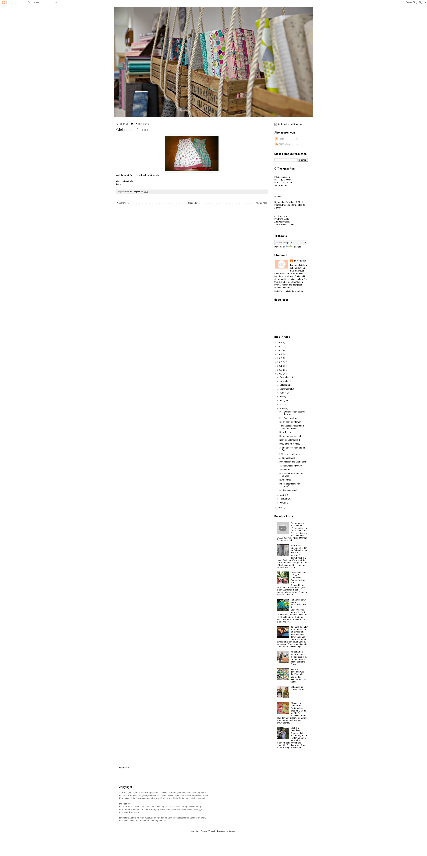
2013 (280, 358)
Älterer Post (261, 203)
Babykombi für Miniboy (289, 444)
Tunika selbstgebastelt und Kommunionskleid (291, 427)
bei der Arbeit (297, 652)
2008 (280, 507)
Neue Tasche (285, 432)
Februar (283, 499)
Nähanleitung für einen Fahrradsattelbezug (299, 603)
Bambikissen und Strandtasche (293, 462)
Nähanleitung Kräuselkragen (297, 688)
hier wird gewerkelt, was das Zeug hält (297, 672)
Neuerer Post (123, 203)
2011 (280, 366)
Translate (296, 247)
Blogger (232, 831)
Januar (283, 503)
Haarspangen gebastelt (290, 436)
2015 (280, 350)
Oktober (283, 385)
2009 (280, 374)
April (282, 408)
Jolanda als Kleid (287, 458)
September (285, 389)
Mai (282, 404)
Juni (282, 401)
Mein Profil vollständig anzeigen (288, 291)
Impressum (124, 767)
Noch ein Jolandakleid (289, 440)
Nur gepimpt (285, 480)
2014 (280, 354)
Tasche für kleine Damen (290, 466)
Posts (281, 139)
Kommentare (284, 144)
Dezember (285, 377)
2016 (280, 346)
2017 (280, 343)
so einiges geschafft (288, 490)
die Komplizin (300, 261)
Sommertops (285, 469)
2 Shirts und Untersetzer (290, 454)
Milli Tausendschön (288, 418)
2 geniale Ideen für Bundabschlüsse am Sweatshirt (299, 629)
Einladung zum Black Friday (297, 524)
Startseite (192, 203)
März (282, 495)
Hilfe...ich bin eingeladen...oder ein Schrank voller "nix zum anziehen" (299, 550)
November (285, 381)
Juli (281, 397)
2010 (280, 370)
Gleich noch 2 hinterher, (290, 422)
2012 (280, 362)
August (283, 393)
